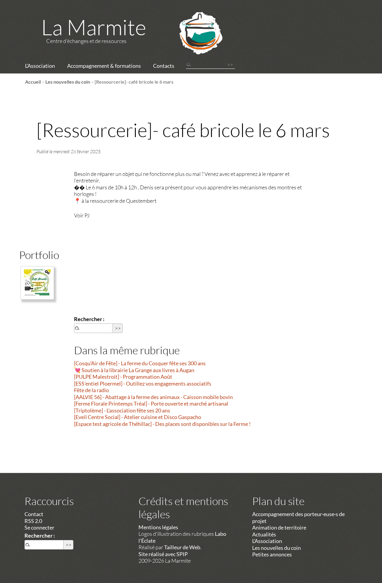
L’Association (40, 65)
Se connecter (39, 527)
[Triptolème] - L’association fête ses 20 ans (122, 410)
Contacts (163, 65)
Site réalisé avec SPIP (163, 554)
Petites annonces (272, 554)
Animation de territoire (279, 527)
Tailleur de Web (182, 547)
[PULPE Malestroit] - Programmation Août (123, 376)
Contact (33, 514)
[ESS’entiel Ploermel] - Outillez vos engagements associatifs (142, 383)
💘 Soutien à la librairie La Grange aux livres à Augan (134, 370)
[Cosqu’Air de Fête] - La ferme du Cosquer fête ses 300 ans (140, 363)
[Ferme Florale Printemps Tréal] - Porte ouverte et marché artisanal (151, 403)
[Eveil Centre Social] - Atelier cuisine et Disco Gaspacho (137, 417)
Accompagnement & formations (104, 65)
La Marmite (93, 27)
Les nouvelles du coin (67, 82)
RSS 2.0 (33, 521)
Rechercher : (89, 319)
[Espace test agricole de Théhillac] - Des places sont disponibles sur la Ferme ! (162, 424)
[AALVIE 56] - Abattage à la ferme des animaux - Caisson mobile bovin (153, 397)
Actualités (264, 534)
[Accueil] (193, 41)
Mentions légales (158, 527)
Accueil (33, 82)
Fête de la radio (91, 390)
